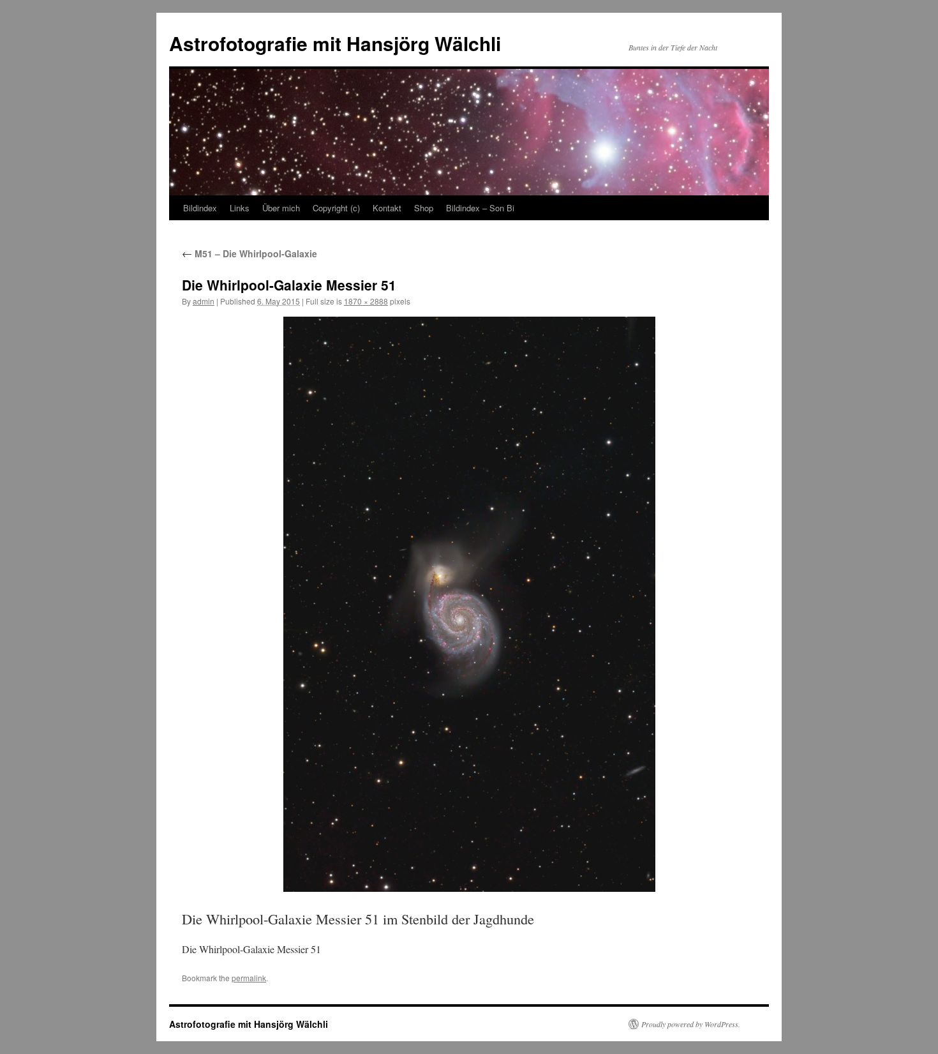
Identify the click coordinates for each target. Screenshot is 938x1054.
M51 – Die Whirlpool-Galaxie (249, 253)
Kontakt (387, 208)
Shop (423, 208)
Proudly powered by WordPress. (690, 1024)
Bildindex (200, 208)
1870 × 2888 (366, 301)
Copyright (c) (336, 208)
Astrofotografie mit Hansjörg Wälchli (335, 43)
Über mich (281, 208)
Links (239, 208)
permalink (249, 977)
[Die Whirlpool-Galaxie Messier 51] (469, 604)
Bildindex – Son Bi (480, 208)
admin (203, 301)
